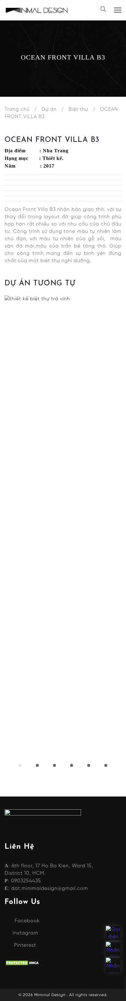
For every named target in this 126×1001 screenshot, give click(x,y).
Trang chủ (17, 109)
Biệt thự (78, 109)
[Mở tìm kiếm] (103, 10)
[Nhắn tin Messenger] (113, 949)
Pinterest (25, 945)
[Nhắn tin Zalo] (113, 965)
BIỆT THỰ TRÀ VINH (63, 519)
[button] (20, 765)
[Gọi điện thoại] (113, 933)
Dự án (49, 109)
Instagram (25, 933)
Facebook (27, 920)
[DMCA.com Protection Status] (23, 963)
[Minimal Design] (37, 10)
